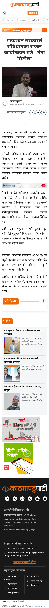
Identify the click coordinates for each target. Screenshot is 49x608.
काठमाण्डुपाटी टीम (24, 562)
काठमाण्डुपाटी (16, 101)
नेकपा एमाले (22, 20)
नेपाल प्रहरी (35, 585)
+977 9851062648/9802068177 (22, 548)
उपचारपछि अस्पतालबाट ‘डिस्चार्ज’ (23, 332)
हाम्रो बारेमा (6, 601)
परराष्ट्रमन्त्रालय (13, 592)
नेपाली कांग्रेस (36, 20)
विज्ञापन (15, 601)
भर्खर (6, 321)
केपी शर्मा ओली (9, 20)
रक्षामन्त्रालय (12, 588)
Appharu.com (40, 606)
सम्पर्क (22, 601)
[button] (44, 13)
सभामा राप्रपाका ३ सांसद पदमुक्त (22, 388)
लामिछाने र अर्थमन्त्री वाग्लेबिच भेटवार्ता (21, 360)
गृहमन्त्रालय (12, 584)
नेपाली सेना (35, 577)
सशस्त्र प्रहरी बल (36, 581)
